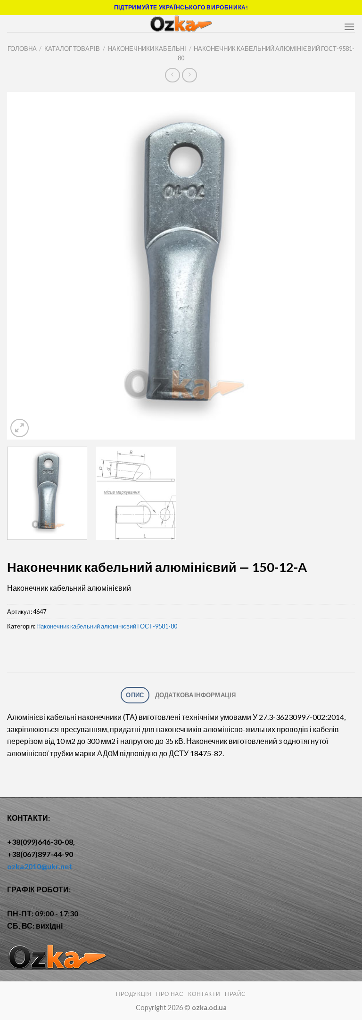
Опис (135, 695)
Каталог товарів (72, 48)
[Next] (336, 266)
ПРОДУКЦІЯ (134, 993)
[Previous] (25, 266)
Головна (22, 48)
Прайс (235, 993)
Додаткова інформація (195, 695)
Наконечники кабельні (147, 48)
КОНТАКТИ (204, 993)
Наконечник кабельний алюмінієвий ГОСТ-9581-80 (106, 626)
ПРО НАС (169, 993)
